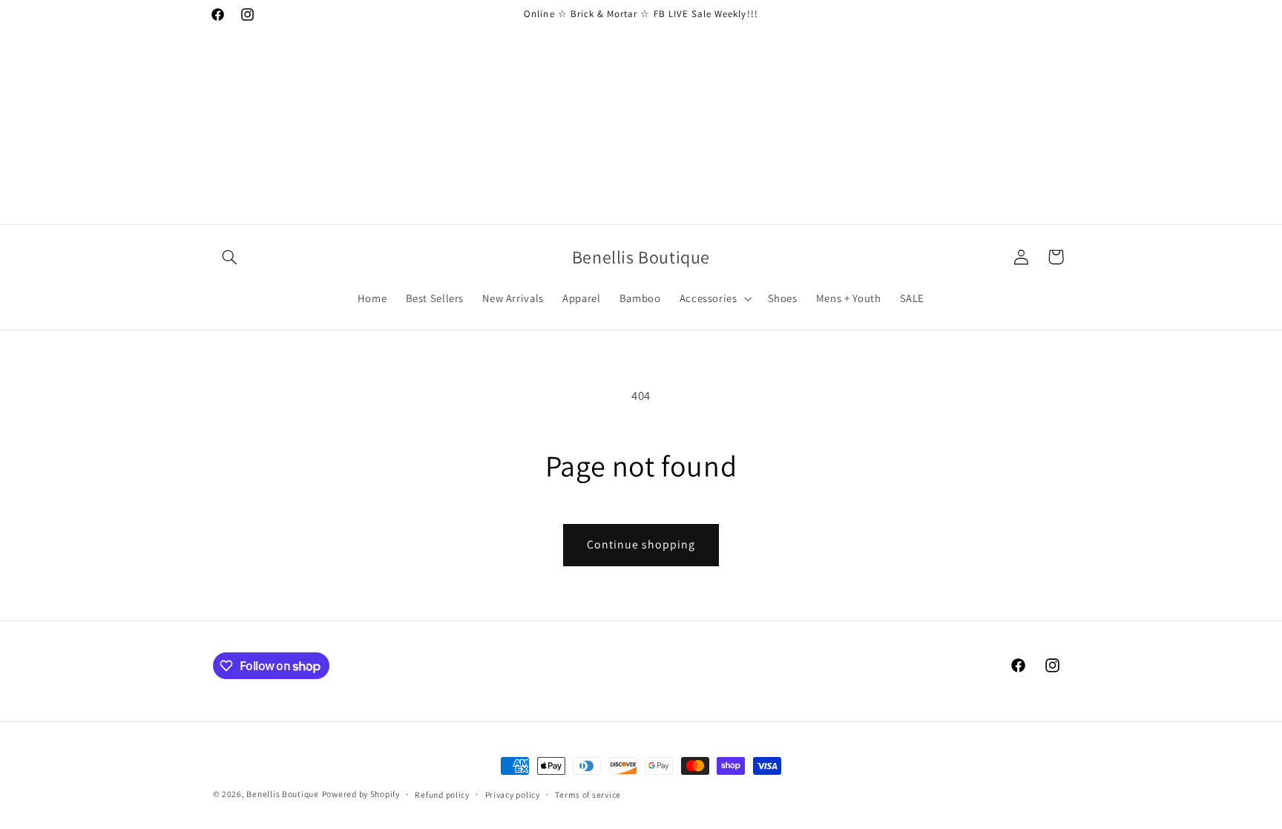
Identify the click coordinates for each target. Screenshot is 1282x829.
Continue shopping (641, 544)
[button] (230, 257)
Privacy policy (512, 794)
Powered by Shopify (361, 793)
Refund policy (442, 794)
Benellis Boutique (282, 793)
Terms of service (588, 794)
